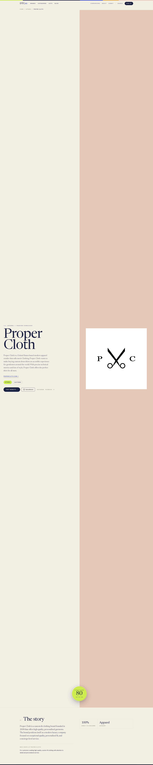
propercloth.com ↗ (11, 376)
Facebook (48, 389)
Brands (33, 3)
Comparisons (95, 3)
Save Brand (29, 389)
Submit (111, 3)
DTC (23, 3)
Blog (56, 3)
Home (22, 9)
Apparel (28, 9)
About (104, 3)
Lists (50, 3)
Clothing (17, 382)
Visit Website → (12, 389)
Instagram (40, 389)
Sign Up (129, 3)
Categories (42, 3)
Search (120, 3)
